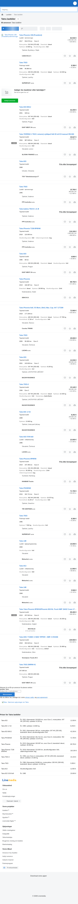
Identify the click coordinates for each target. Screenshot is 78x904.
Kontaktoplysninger (8, 796)
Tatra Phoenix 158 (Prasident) (30, 35)
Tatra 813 (22, 566)
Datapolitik (5, 834)
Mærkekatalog (7, 844)
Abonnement (7, 694)
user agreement (42, 697)
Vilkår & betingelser (8, 830)
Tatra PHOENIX (25, 488)
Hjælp (4, 793)
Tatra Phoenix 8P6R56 (27, 459)
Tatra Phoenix (24, 279)
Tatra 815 (22, 161)
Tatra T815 (23, 62)
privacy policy (29, 697)
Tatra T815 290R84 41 (27, 664)
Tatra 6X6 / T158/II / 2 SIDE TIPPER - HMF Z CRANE (38, 637)
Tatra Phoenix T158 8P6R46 (30, 228)
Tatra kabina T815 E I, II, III (29, 209)
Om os (4, 789)
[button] (75, 3)
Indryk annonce (9, 100)
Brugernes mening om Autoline (12, 841)
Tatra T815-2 (24, 384)
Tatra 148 (22, 541)
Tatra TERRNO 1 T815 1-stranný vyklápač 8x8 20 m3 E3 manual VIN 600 (46, 134)
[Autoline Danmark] (13, 3)
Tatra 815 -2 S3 (25, 412)
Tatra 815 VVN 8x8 (26, 437)
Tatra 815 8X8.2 (25, 107)
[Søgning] (75, 9)
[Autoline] (2, 14)
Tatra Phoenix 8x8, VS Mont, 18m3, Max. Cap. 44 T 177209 (41, 308)
